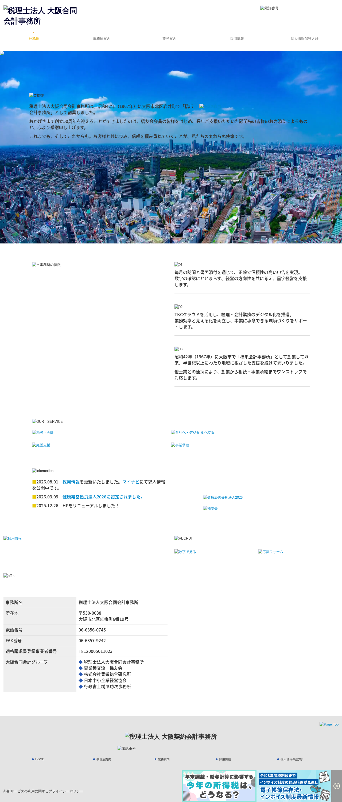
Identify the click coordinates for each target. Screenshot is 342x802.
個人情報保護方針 (304, 39)
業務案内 (169, 39)
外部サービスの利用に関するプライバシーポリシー (43, 791)
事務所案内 (101, 39)
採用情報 (237, 39)
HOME (34, 39)
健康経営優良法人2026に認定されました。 (104, 496)
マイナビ (130, 481)
